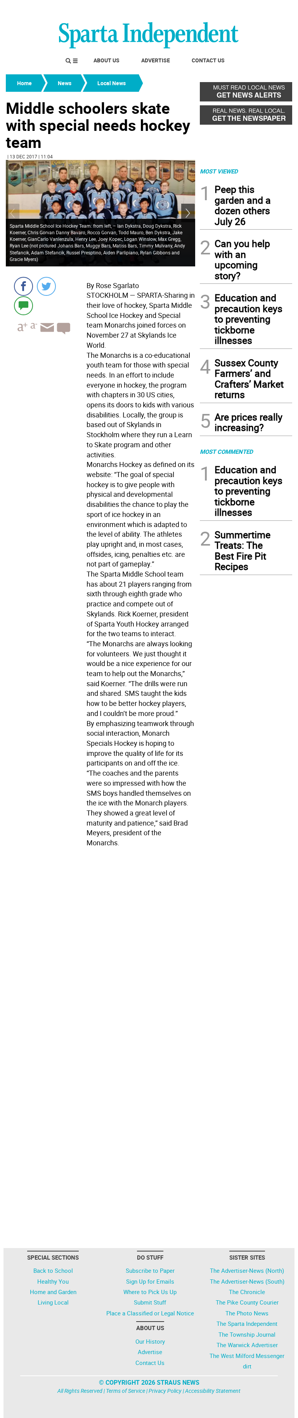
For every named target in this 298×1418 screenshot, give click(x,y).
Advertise (155, 60)
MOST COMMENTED (226, 451)
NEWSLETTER (229, 9)
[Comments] (23, 305)
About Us (107, 60)
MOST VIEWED (219, 171)
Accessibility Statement (213, 1390)
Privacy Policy (165, 1390)
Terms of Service (125, 1390)
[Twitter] (46, 286)
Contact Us (208, 60)
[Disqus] (100, 948)
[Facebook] (23, 286)
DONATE (273, 9)
